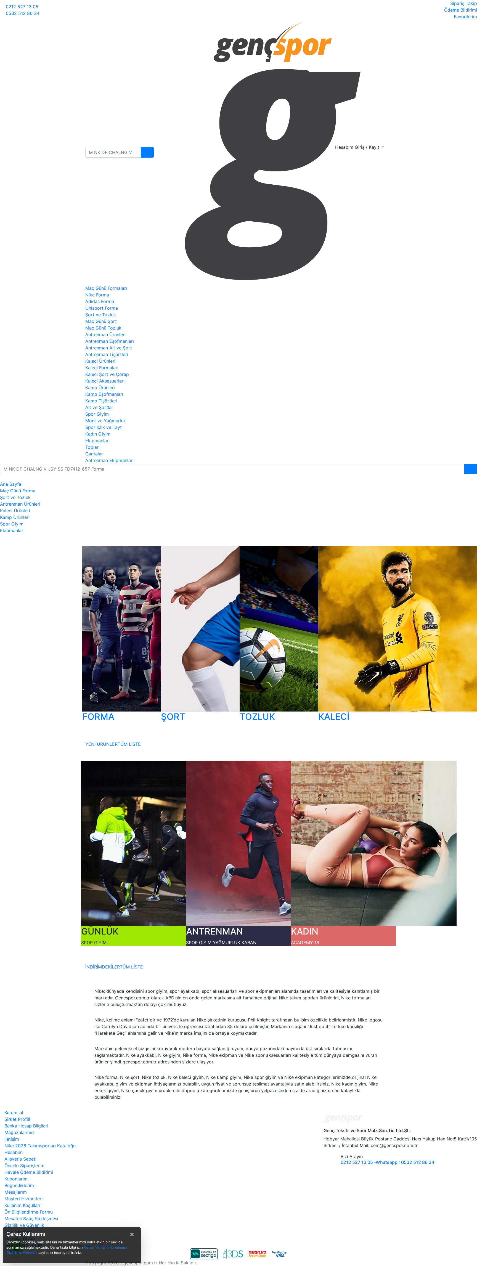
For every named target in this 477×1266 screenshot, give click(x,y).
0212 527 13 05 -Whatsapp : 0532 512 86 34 (387, 1162)
